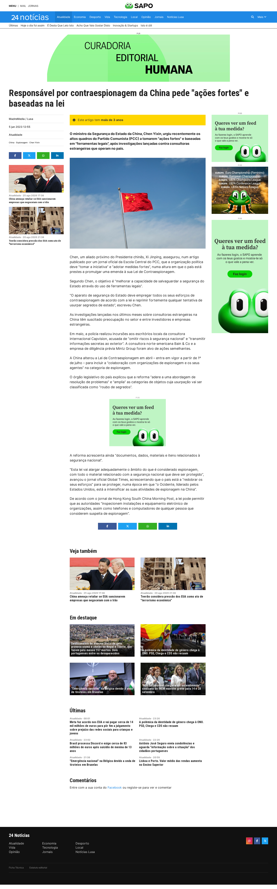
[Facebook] (257, 840)
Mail (23, 6)
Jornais (33, 6)
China (11, 142)
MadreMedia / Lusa (21, 118)
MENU (12, 6)
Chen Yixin (34, 142)
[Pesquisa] (252, 17)
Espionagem (22, 142)
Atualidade (15, 134)
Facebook (115, 787)
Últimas (78, 710)
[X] (265, 840)
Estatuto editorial (38, 867)
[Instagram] (249, 840)
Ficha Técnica (16, 867)
